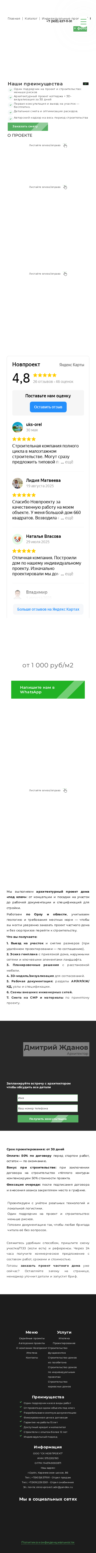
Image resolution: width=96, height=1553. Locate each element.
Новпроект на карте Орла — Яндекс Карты (48, 614)
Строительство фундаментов (58, 1350)
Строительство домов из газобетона (62, 1360)
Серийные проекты (32, 1338)
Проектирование (64, 1343)
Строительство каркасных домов (59, 1384)
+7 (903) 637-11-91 (59, 21)
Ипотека (31, 1352)
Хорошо (79, 1547)
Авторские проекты (32, 1343)
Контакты (32, 1357)
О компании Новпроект (31, 1347)
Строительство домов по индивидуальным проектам (62, 1372)
